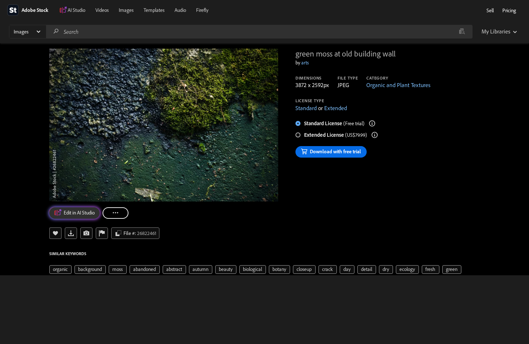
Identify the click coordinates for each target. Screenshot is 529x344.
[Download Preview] (71, 233)
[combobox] (259, 31)
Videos (102, 10)
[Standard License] (372, 123)
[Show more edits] (115, 213)
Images (126, 10)
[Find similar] (461, 31)
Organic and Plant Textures (398, 85)
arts (305, 62)
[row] (60, 269)
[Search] (56, 31)
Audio (180, 10)
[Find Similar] (86, 233)
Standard (306, 108)
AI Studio (76, 10)
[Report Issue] (102, 233)
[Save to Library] (55, 233)
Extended (335, 108)
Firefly (202, 10)
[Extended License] (375, 135)
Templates (154, 10)
